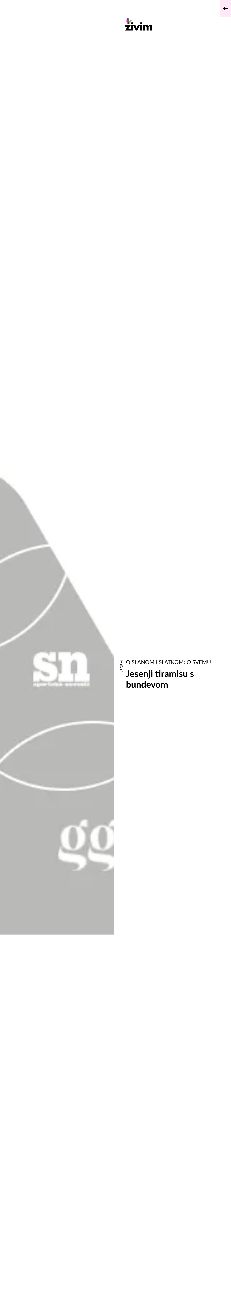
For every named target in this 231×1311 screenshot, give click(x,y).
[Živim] (168, 24)
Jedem (121, 666)
